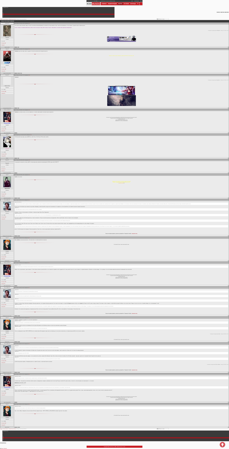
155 (31, 134)
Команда (133, 3)
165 (29, 404)
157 (29, 174)
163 (29, 343)
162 (29, 317)
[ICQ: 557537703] (18, 158)
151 (29, 23)
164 (29, 374)
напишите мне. (134, 233)
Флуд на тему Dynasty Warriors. (22, 19)
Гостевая (126, 3)
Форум (120, 3)
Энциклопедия (112, 3)
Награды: (3, 93)
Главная (104, 3)
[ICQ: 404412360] (18, 47)
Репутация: (3, 91)
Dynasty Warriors (5, 19)
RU (8, 47)
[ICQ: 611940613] (21, 73)
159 (29, 237)
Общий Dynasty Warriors (12, 19)
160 (28, 262)
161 (29, 287)
